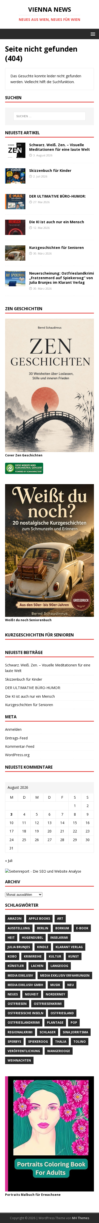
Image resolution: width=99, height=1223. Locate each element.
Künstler (16, 966)
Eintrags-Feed (16, 738)
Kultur (55, 956)
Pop (74, 1022)
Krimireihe (33, 956)
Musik (55, 985)
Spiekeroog (38, 1041)
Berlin (42, 928)
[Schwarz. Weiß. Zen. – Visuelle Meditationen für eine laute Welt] (15, 154)
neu (70, 985)
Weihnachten (19, 1060)
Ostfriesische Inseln (25, 1013)
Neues (13, 994)
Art (60, 918)
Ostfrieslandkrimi (24, 1022)
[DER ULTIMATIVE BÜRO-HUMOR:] (15, 206)
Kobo (12, 956)
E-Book (82, 928)
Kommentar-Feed (19, 746)
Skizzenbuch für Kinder (50, 170)
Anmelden (13, 729)
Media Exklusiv (20, 975)
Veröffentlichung (24, 1051)
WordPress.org (17, 754)
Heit (11, 937)
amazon (15, 918)
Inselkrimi (59, 937)
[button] (92, 33)
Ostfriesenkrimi (48, 1004)
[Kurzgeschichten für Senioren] (15, 257)
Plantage (55, 1022)
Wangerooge (58, 1051)
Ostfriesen (17, 1004)
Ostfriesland (62, 1013)
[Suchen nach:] (50, 116)
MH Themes (80, 1218)
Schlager (48, 1032)
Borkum (62, 928)
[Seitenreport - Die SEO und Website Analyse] (43, 871)
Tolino (79, 1041)
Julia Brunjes (19, 947)
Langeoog (59, 966)
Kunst (73, 956)
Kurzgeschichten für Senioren (56, 247)
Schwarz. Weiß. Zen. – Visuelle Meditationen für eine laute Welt (59, 147)
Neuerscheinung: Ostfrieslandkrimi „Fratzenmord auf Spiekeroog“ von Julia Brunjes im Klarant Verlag (61, 278)
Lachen (37, 966)
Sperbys (14, 1041)
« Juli (8, 860)
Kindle (42, 947)
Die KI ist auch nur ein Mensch (56, 221)
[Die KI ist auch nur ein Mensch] (15, 232)
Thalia (60, 1041)
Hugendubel (32, 937)
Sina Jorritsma (75, 1032)
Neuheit (32, 994)
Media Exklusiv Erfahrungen (65, 975)
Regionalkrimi (20, 1032)
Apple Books (39, 918)
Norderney (55, 994)
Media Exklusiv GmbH (25, 985)
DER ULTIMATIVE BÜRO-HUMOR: (57, 196)
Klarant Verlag (69, 947)
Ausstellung (19, 928)
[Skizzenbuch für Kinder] (15, 180)
